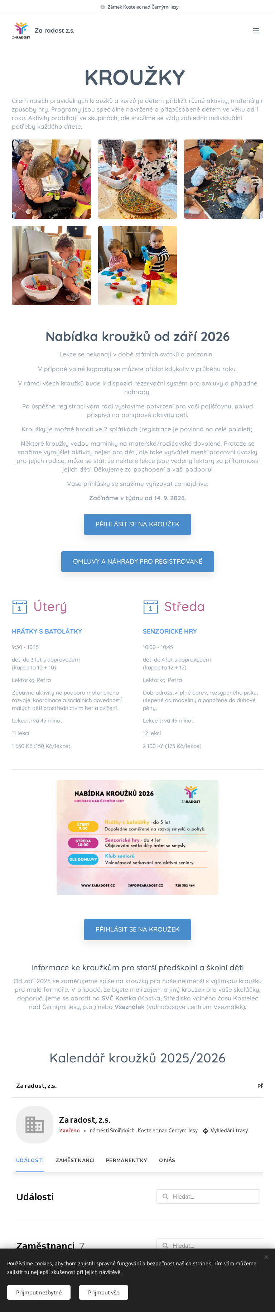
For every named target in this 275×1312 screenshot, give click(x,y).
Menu (256, 30)
